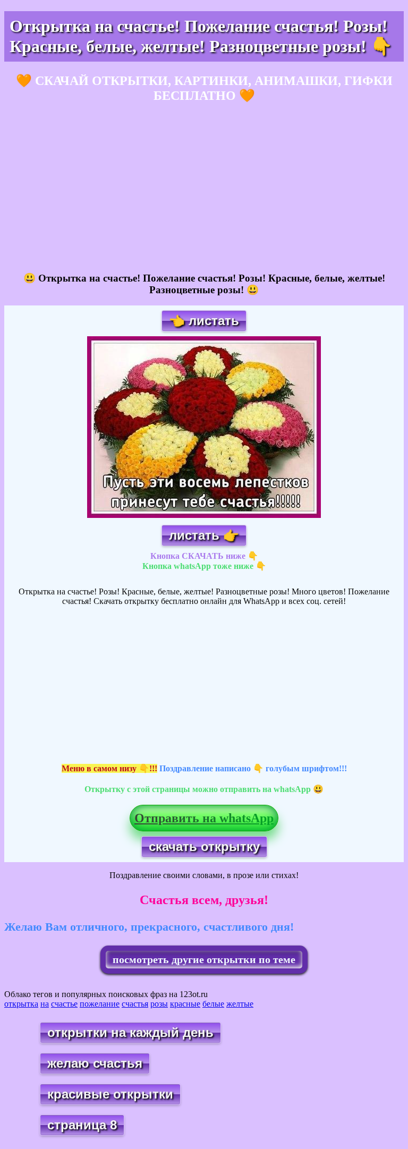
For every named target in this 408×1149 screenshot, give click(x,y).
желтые (239, 1003)
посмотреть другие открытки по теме (204, 959)
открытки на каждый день (130, 1032)
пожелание (100, 1003)
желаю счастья (94, 1063)
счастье (64, 1003)
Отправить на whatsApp (204, 818)
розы (159, 1003)
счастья (135, 1003)
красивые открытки (110, 1094)
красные (185, 1003)
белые (213, 1003)
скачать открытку (204, 846)
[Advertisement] (204, 188)
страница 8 (82, 1125)
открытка (21, 1003)
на (44, 1003)
